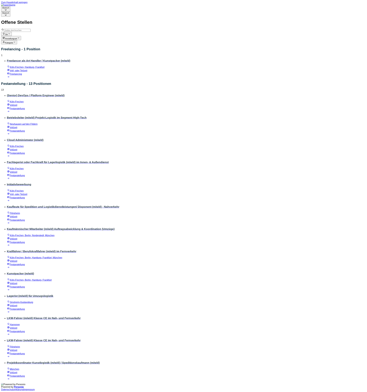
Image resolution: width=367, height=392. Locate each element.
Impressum (29, 389)
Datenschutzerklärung (12, 389)
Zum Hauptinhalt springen (14, 2)
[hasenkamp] (8, 5)
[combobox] (5, 8)
